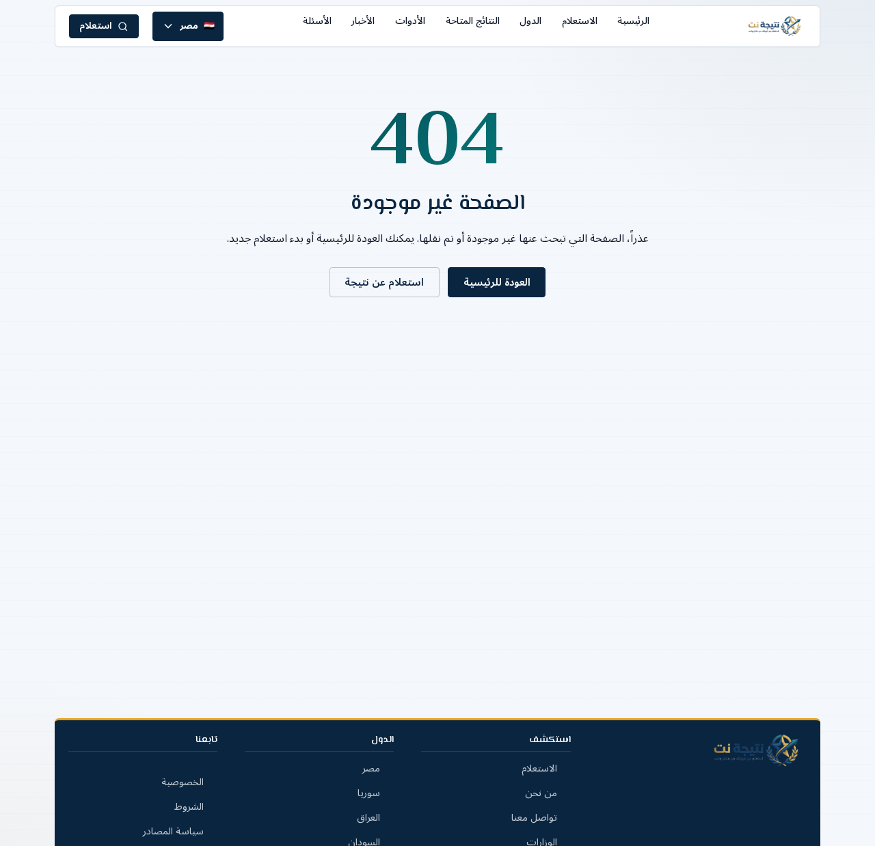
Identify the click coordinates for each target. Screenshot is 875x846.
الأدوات (410, 21)
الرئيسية (633, 21)
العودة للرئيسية (496, 282)
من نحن (541, 793)
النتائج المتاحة (473, 21)
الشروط (189, 806)
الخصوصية (182, 782)
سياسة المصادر (173, 831)
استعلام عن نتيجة (384, 282)
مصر (371, 768)
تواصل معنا (534, 817)
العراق (368, 817)
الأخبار (363, 21)
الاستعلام (579, 21)
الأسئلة (317, 21)
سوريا (369, 793)
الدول (530, 21)
